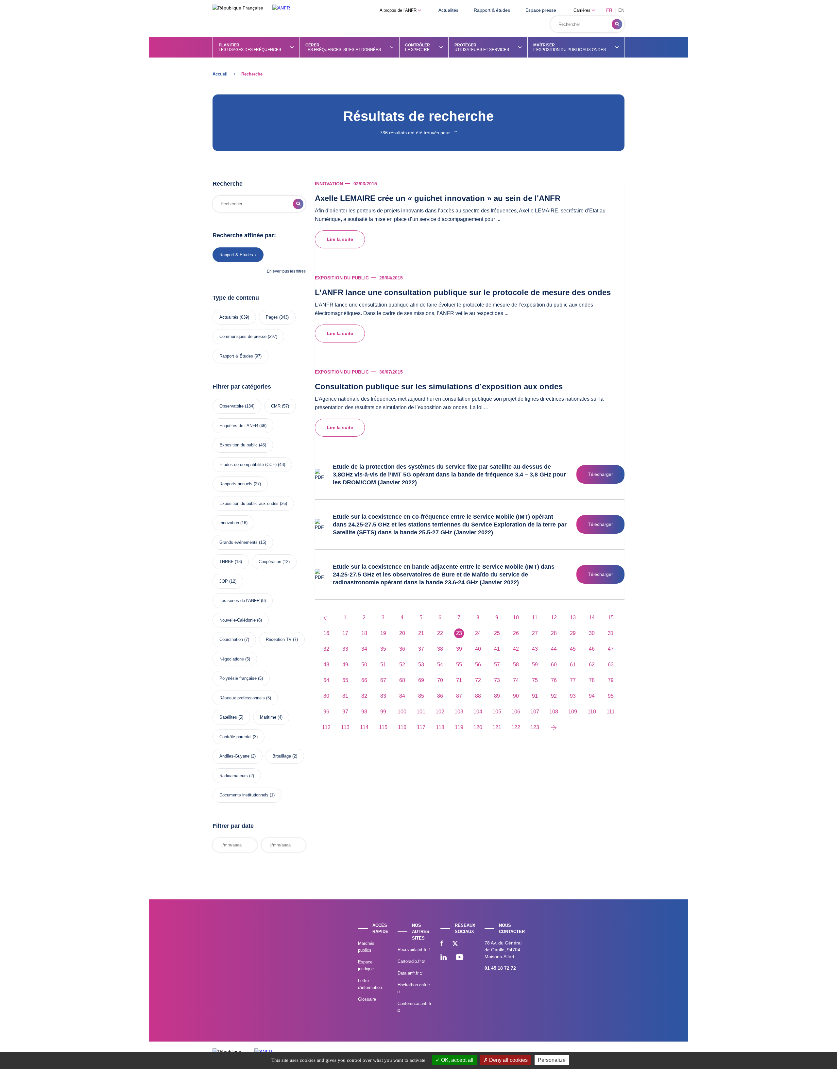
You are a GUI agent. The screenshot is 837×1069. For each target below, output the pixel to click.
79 (611, 680)
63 (611, 664)
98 (364, 711)
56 (478, 664)
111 (610, 711)
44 (554, 649)
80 (326, 696)
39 (459, 649)
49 (345, 664)
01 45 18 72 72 (500, 968)
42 (516, 649)
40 (478, 649)
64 (326, 680)
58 (516, 664)
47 (611, 649)
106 (515, 711)
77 (573, 680)
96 (326, 711)
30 (592, 633)
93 (573, 696)
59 (535, 664)
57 (497, 664)
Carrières (582, 10)
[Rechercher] (617, 24)
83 (383, 696)
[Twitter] (455, 944)
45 (573, 649)
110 (592, 711)
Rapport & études (492, 10)
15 (611, 617)
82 (364, 696)
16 (326, 633)
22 (440, 633)
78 (592, 680)
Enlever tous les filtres (286, 271)
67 (383, 680)
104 (477, 711)
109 (572, 711)
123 (534, 727)
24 (478, 633)
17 (345, 633)
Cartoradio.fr (410, 961)
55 (459, 664)
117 (421, 727)
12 (554, 617)
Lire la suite (340, 239)
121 (496, 727)
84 (402, 696)
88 (478, 696)
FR (609, 10)
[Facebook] (441, 944)
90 (516, 696)
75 (535, 680)
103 (458, 711)
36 (402, 649)
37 (421, 649)
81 (345, 696)
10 (516, 617)
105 (496, 711)
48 (326, 664)
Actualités (448, 10)
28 (554, 633)
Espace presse (540, 10)
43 (535, 649)
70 (440, 680)
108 (553, 711)
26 (516, 633)
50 (364, 664)
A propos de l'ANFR (399, 10)
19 (383, 633)
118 (440, 727)
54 (440, 664)
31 (611, 633)
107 (534, 711)
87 (459, 696)
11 (535, 617)
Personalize (552, 1060)
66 (364, 680)
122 (515, 727)
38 (440, 649)
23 (459, 633)
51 (383, 664)
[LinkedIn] (443, 958)
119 (459, 727)
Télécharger (600, 474)
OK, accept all (456, 1060)
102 (440, 711)
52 (402, 664)
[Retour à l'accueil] (281, 8)
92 (554, 696)
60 (554, 664)
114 (364, 727)
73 (497, 680)
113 (345, 727)
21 (421, 633)
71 (459, 680)
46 (592, 649)
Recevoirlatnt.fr (413, 949)
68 (402, 680)
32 (326, 649)
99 (383, 711)
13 (573, 617)
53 (421, 664)
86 (440, 696)
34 (364, 649)
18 (364, 633)
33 (345, 649)
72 (478, 680)
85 (421, 696)
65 (345, 680)
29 (573, 633)
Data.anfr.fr (409, 973)
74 (516, 680)
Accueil (220, 74)
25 (497, 633)
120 (477, 727)
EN (621, 10)
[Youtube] (459, 958)
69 (421, 680)
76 (554, 680)
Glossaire (367, 999)
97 (345, 711)
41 (497, 649)
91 (535, 696)
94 (592, 696)
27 (535, 633)
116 (402, 727)
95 (611, 696)
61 (573, 664)
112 (326, 727)
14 (592, 617)
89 (497, 696)
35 (383, 649)
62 (592, 664)
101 (421, 711)
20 (402, 633)
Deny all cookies (508, 1060)
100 (402, 711)
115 (383, 727)
